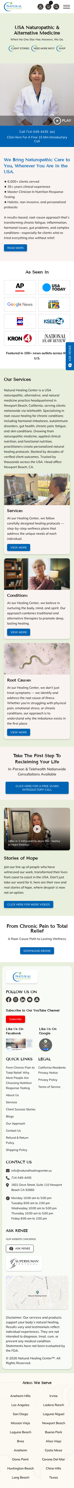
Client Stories (20, 48)
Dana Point (20, 1459)
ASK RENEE (22, 1248)
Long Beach (20, 1478)
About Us (12, 1095)
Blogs (10, 1116)
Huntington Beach (20, 1468)
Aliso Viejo (53, 1441)
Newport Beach (53, 1423)
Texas (53, 1478)
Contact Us (13, 1131)
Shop (62, 48)
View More (18, 547)
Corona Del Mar (53, 1459)
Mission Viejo (20, 1423)
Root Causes (19, 680)
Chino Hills (53, 1468)
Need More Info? (44, 48)
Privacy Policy (47, 1080)
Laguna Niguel (53, 1414)
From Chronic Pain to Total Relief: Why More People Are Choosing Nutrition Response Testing (20, 1078)
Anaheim (20, 1450)
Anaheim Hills (20, 1396)
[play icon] (37, 94)
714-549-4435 (37, 132)
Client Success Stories (20, 1109)
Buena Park (53, 1432)
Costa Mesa (53, 1450)
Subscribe (15, 1019)
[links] (56, 7)
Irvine (54, 1396)
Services (15, 510)
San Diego (20, 1414)
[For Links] (66, 6)
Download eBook (37, 951)
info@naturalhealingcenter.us (31, 1171)
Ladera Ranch (53, 1405)
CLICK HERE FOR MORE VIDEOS (28, 904)
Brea (20, 1441)
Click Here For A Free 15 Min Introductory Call (37, 139)
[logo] (13, 6)
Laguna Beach (20, 1432)
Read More (15, 248)
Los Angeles (20, 1405)
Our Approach (15, 1124)
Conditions (17, 595)
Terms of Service (49, 1087)
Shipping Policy (16, 1150)
